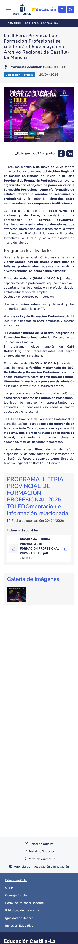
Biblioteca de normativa (22, 910)
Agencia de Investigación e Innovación (41, 866)
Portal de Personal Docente (24, 903)
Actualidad (14, 22)
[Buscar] (70, 9)
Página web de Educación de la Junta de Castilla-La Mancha (44, 9)
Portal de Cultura (42, 844)
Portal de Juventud (41, 859)
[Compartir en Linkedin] (69, 153)
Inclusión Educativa (19, 925)
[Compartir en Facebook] (61, 153)
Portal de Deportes (41, 851)
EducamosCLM (16, 880)
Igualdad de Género (19, 918)
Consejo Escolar (16, 895)
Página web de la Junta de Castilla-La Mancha (22, 9)
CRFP (9, 888)
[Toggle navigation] (8, 9)
